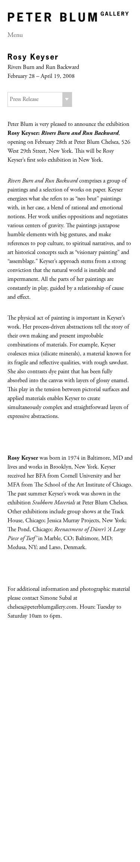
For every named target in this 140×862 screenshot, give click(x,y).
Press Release (24, 99)
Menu (15, 35)
